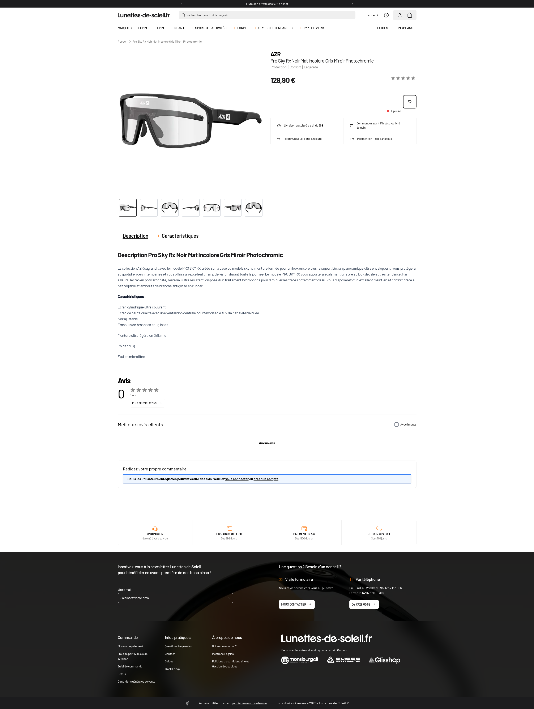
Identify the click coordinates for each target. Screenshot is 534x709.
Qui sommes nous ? (224, 646)
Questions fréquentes (178, 646)
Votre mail (124, 589)
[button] (403, 78)
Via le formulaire (299, 579)
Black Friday (172, 669)
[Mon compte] (399, 15)
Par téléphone (368, 579)
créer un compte (266, 479)
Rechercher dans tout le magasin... (209, 15)
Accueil (122, 41)
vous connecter (237, 479)
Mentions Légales (223, 653)
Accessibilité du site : (233, 703)
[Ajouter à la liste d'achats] (409, 101)
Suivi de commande (130, 666)
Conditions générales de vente (136, 681)
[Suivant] (352, 4)
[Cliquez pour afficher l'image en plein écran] (191, 121)
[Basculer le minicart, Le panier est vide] (409, 15)
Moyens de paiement (130, 646)
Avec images (408, 424)
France (370, 15)
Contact (170, 653)
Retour (122, 674)
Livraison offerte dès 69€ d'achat (267, 3)
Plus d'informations (144, 403)
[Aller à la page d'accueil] (144, 15)
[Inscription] (229, 598)
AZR (275, 53)
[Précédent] (181, 4)
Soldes (169, 661)
